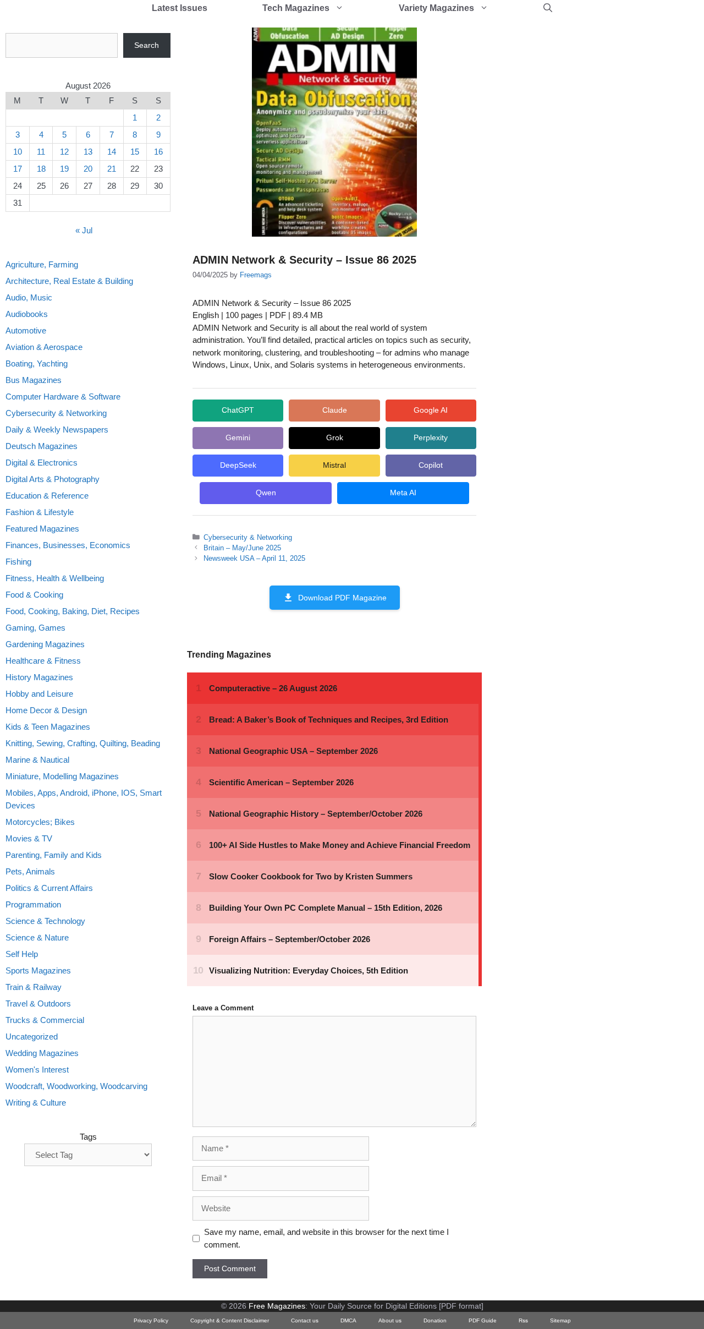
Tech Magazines (295, 8)
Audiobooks (27, 314)
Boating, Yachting (37, 363)
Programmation (33, 904)
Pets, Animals (30, 871)
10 (17, 151)
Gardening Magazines (45, 644)
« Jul (83, 230)
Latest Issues (179, 8)
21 (111, 168)
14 (111, 151)
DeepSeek (238, 465)
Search (146, 45)
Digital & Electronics (42, 462)
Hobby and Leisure (39, 693)
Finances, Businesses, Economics (68, 545)
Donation (435, 1320)
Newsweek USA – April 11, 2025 (254, 558)
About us (390, 1320)
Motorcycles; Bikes (40, 822)
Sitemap (560, 1320)
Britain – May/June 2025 (242, 548)
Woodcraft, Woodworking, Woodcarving (76, 1086)
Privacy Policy (151, 1320)
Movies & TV (29, 838)
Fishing (18, 561)
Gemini (238, 437)
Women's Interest (37, 1069)
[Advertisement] (580, 198)
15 (134, 151)
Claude (334, 410)
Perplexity (431, 437)
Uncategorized (32, 1036)
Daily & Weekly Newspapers (57, 429)
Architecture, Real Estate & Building (69, 281)
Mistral (334, 465)
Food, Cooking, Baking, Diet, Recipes (73, 611)
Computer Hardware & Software (63, 396)
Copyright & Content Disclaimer (229, 1320)
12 (64, 151)
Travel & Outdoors (38, 1003)
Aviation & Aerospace (44, 347)
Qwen (266, 492)
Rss (523, 1320)
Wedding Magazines (42, 1053)
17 (17, 168)
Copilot (431, 465)
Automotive (26, 330)
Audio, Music (29, 297)
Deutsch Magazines (42, 446)
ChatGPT (238, 410)
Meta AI (403, 492)
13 (88, 151)
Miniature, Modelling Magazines (62, 776)
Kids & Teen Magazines (48, 726)
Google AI (431, 410)
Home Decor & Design (46, 710)
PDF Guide (483, 1320)
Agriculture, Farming (42, 264)
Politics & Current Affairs (49, 888)
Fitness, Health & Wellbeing (55, 578)
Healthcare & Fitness (43, 660)
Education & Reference (47, 495)
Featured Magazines (42, 528)
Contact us (304, 1320)
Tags (88, 1136)
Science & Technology (45, 921)
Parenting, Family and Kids (54, 855)
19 (64, 168)
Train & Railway (34, 987)
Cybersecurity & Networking (248, 537)
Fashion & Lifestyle (40, 512)
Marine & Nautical (37, 759)
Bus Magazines (34, 380)
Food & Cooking (34, 594)
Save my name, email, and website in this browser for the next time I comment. (326, 1238)
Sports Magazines (38, 970)
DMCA (348, 1320)
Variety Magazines (436, 8)
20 (88, 168)
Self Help (22, 954)
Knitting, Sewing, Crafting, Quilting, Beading (83, 743)
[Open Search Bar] (548, 8)
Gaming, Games (35, 627)
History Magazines (39, 677)
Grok (334, 437)
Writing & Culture (36, 1102)
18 (41, 168)
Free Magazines (277, 1305)
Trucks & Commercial (45, 1020)
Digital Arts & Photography (53, 479)
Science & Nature (37, 937)
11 (41, 151)
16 (158, 151)
